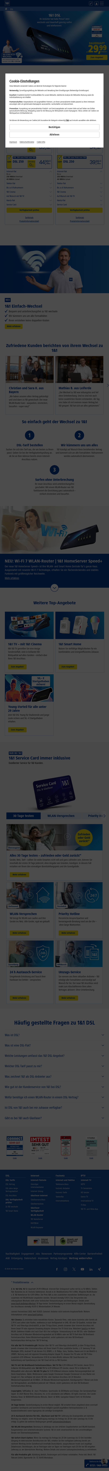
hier (67, 120)
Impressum (13, 142)
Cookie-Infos (41, 142)
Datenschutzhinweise (27, 142)
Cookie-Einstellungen (24, 81)
